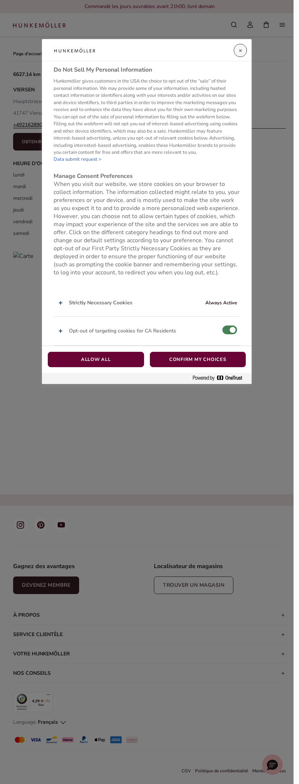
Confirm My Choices (197, 359)
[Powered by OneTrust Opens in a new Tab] (220, 378)
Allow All (96, 359)
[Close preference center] (240, 50)
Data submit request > (77, 159)
